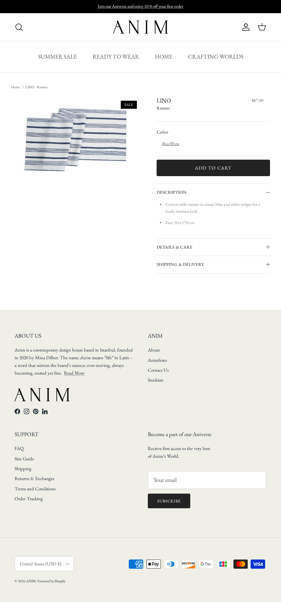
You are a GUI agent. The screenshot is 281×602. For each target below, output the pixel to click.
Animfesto (157, 360)
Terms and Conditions (35, 489)
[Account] (244, 27)
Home (15, 87)
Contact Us (158, 370)
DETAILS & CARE (174, 247)
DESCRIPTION (172, 192)
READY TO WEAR (116, 56)
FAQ (19, 448)
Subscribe (169, 500)
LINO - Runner (36, 87)
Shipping (23, 468)
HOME (163, 56)
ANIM (31, 581)
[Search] (19, 27)
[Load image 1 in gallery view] (75, 140)
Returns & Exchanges (34, 478)
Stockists (155, 380)
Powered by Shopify (51, 581)
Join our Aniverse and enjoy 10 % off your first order (140, 6)
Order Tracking (29, 498)
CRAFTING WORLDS (215, 56)
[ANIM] (140, 27)
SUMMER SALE (57, 56)
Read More (74, 373)
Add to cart (213, 168)
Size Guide (24, 459)
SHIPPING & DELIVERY (180, 264)
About (154, 350)
